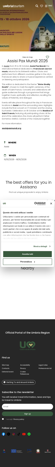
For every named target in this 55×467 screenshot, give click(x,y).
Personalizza (26, 262)
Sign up (27, 413)
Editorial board (7, 372)
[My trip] (41, 6)
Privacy (23, 368)
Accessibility (25, 365)
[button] (50, 6)
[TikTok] (18, 434)
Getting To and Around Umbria (20, 382)
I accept (15, 419)
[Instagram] (13, 434)
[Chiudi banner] (51, 204)
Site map (5, 365)
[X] (8, 434)
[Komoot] (29, 434)
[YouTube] (23, 434)
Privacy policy (18, 419)
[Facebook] (3, 434)
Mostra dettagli (40, 246)
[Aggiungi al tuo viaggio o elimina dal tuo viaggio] (23, 277)
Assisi (6, 66)
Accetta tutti (27, 254)
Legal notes (43, 365)
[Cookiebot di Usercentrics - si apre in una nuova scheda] (35, 203)
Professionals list (45, 368)
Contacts (5, 368)
